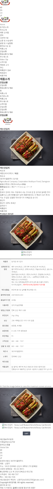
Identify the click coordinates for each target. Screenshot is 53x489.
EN (1, 10)
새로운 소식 (4, 64)
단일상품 (3, 51)
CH (1, 13)
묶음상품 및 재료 (6, 54)
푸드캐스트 (4, 101)
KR (1, 7)
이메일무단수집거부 (7, 442)
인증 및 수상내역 (6, 40)
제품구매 (3, 211)
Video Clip (4, 59)
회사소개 (3, 29)
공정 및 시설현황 (6, 43)
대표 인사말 (4, 32)
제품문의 (3, 208)
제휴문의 (3, 73)
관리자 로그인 (5, 485)
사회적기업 (4, 38)
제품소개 (3, 98)
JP (1, 15)
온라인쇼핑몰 (5, 444)
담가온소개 (4, 96)
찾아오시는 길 (5, 46)
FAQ (1, 67)
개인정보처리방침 (6, 439)
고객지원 (3, 104)
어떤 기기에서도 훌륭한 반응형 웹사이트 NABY (17, 487)
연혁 (1, 35)
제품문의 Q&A (5, 70)
